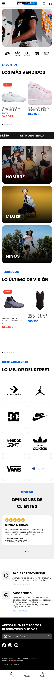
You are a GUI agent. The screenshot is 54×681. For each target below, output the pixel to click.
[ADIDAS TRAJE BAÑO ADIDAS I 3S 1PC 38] (40, 300)
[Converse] (27, 53)
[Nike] (7, 53)
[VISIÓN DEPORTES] (27, 3)
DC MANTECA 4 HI (10, 108)
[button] (50, 3)
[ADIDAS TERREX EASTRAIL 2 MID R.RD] (14, 302)
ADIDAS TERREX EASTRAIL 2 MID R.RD (11, 319)
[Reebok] (46, 53)
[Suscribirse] (48, 636)
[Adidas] (17, 53)
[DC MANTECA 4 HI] (14, 93)
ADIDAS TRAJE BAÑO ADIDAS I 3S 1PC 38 (38, 316)
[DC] (36, 53)
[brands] (14, 391)
